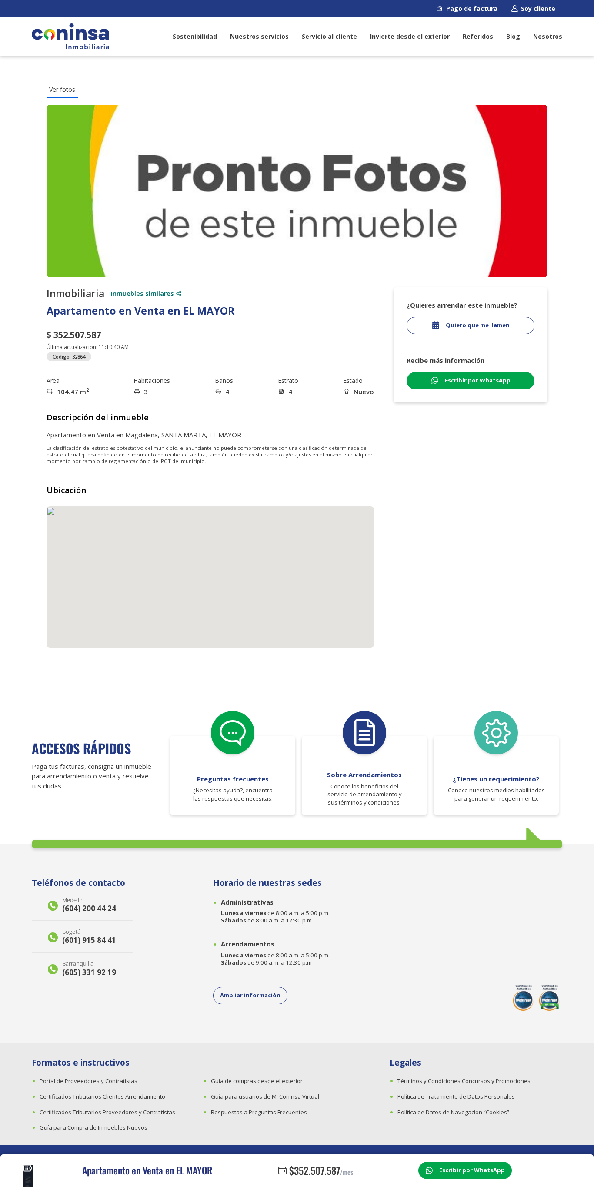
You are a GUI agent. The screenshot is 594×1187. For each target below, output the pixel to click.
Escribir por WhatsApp (472, 1170)
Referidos (478, 36)
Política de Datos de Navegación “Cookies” (453, 1112)
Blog (513, 36)
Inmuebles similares (142, 293)
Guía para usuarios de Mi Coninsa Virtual (265, 1096)
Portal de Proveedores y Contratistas (88, 1081)
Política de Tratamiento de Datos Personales (456, 1096)
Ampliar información (250, 995)
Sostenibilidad (195, 36)
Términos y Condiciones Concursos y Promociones (464, 1081)
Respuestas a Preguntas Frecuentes (259, 1112)
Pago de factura (471, 8)
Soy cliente (538, 8)
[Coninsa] (70, 36)
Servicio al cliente (329, 36)
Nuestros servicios (259, 36)
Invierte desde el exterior (410, 36)
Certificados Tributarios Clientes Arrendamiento (102, 1096)
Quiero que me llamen (478, 325)
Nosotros (547, 36)
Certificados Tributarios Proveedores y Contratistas (107, 1112)
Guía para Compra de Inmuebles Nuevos (93, 1127)
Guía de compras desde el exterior (257, 1081)
